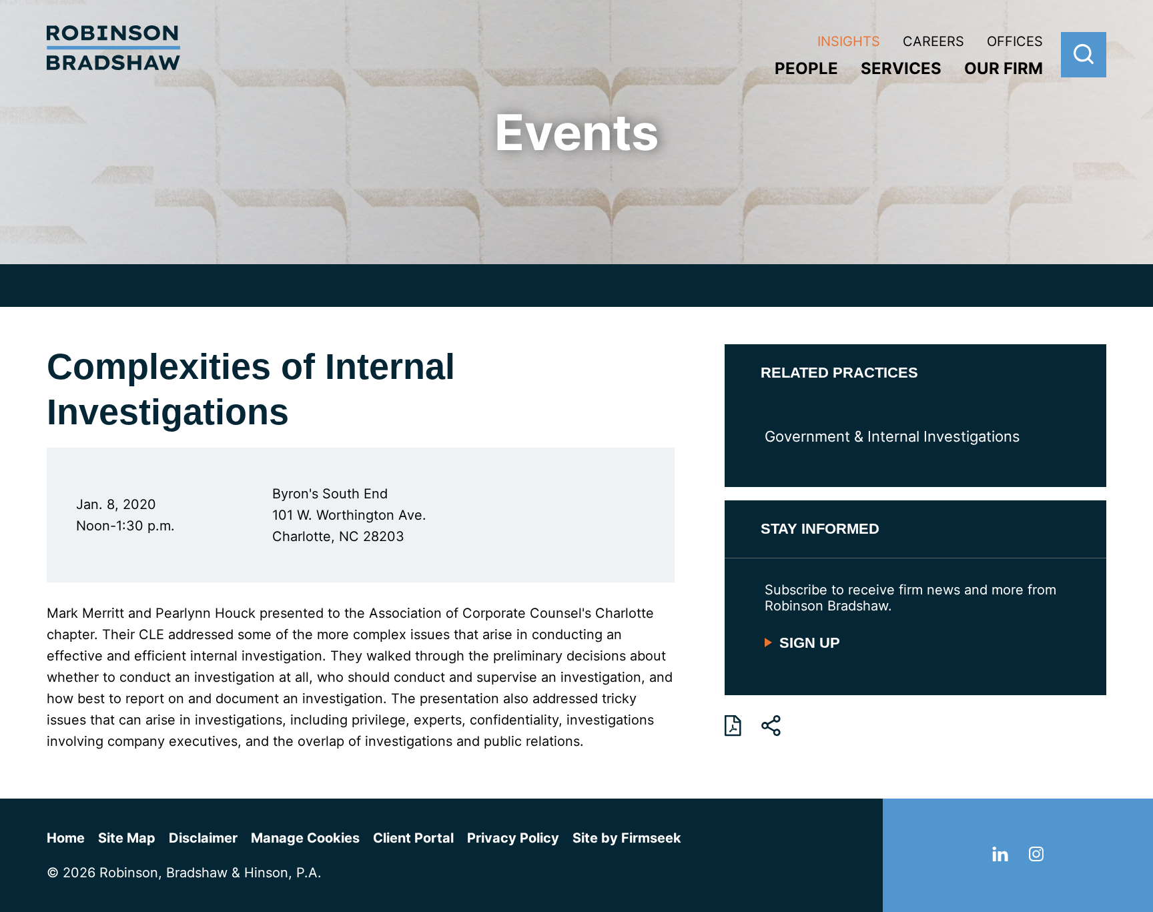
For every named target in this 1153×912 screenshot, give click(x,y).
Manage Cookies (305, 838)
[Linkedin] (1000, 857)
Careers (933, 41)
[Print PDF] (733, 726)
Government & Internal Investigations (892, 436)
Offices (1015, 41)
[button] (771, 726)
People (806, 68)
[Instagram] (1036, 857)
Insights (848, 41)
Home (66, 838)
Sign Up (809, 642)
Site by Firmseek (626, 838)
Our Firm (1003, 68)
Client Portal (413, 838)
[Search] (1083, 54)
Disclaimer (203, 838)
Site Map (126, 838)
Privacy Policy (513, 838)
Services (901, 68)
